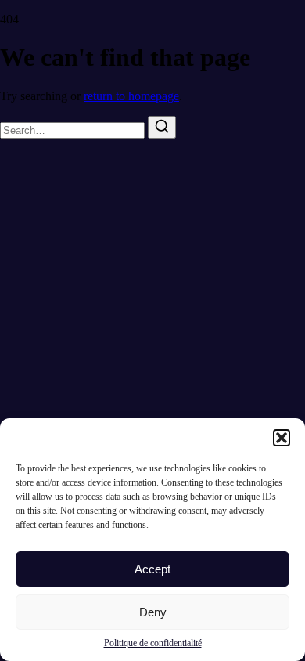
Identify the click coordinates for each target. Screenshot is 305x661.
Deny (153, 612)
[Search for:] (74, 129)
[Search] (162, 127)
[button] (281, 438)
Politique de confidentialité (153, 643)
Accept (152, 569)
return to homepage (131, 96)
